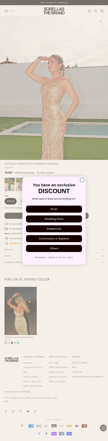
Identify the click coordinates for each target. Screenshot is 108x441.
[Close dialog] (82, 180)
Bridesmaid (54, 228)
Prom (54, 209)
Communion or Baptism (54, 238)
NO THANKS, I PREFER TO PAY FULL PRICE (54, 257)
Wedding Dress (54, 219)
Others (54, 248)
